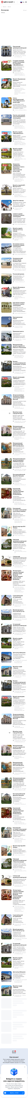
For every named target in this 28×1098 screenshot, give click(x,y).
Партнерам (18, 1054)
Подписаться (14, 1022)
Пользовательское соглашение (20, 1051)
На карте (3, 1046)
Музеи (4, 6)
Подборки (4, 1048)
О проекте (18, 1043)
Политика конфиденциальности (20, 1046)
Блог (2, 1051)
